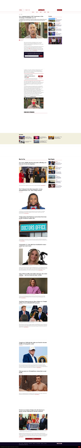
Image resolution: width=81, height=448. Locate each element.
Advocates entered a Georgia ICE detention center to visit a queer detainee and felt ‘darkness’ (58, 30)
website (29, 48)
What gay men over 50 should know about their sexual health (32, 371)
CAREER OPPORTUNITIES (26, 443)
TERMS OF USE (42, 443)
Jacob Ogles (20, 219)
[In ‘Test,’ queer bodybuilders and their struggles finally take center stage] (51, 24)
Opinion (48, 12)
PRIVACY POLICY (34, 443)
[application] (55, 40)
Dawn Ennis (20, 247)
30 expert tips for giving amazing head (28, 141)
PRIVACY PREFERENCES (38, 443)
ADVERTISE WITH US (30, 443)
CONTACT (20, 443)
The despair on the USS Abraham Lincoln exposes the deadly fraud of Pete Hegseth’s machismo (59, 183)
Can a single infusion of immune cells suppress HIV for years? (43, 137)
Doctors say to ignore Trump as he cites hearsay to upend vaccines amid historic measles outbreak (31, 410)
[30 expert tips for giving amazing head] (22, 141)
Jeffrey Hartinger (22, 39)
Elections (57, 32)
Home (19, 14)
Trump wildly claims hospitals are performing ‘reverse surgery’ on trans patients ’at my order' (28, 138)
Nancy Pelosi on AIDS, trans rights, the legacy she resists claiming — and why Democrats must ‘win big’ (33, 274)
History (45, 12)
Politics (33, 12)
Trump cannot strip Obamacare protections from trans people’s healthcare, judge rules (32, 217)
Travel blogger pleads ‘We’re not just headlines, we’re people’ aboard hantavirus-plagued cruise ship (43, 142)
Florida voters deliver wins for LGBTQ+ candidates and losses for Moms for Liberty (58, 34)
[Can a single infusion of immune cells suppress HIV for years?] (36, 137)
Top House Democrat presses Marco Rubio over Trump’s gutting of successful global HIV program (33, 302)
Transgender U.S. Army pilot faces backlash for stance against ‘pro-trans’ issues (32, 245)
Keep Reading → (43, 185)
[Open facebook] (25, 10)
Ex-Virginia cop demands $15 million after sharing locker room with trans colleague (58, 178)
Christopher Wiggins (21, 165)
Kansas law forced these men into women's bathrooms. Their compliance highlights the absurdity (59, 169)
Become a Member (41, 76)
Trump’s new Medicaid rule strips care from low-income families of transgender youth (33, 343)
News (37, 12)
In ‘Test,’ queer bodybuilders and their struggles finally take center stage (59, 25)
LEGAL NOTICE (45, 443)
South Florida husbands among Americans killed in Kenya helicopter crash (59, 20)
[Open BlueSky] (26, 10)
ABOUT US (22, 443)
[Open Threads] (28, 10)
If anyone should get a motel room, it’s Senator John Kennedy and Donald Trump (59, 186)
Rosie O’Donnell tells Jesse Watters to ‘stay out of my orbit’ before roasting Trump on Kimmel (59, 173)
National (57, 27)
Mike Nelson (34, 294)
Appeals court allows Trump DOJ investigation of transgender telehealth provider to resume (58, 138)
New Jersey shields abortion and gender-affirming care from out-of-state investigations (32, 163)
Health (41, 12)
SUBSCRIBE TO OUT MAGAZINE (20, 10)
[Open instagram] (29, 10)
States (56, 175)
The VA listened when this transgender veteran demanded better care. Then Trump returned (30, 189)
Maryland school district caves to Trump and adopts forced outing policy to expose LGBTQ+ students (59, 164)
